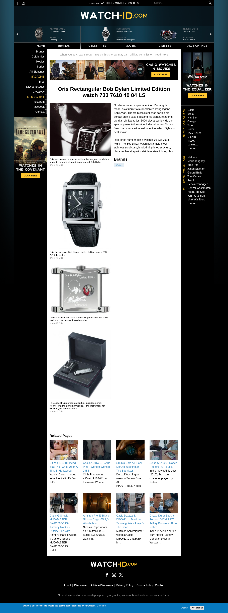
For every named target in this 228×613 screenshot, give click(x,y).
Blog (42, 81)
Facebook (39, 106)
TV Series (164, 45)
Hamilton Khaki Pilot (124, 31)
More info (101, 605)
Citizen (191, 136)
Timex (191, 125)
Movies (131, 45)
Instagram (39, 101)
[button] (80, 154)
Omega (191, 121)
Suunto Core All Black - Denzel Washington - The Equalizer (130, 467)
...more (191, 148)
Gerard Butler (195, 172)
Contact (40, 111)
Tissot (190, 140)
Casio (190, 109)
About (67, 585)
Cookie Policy (145, 585)
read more (161, 54)
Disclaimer (80, 585)
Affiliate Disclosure (102, 585)
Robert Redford (189, 40)
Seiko (190, 113)
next (211, 34)
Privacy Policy (124, 585)
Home (41, 45)
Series (41, 66)
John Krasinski (196, 195)
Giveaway (39, 91)
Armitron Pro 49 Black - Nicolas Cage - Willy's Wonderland (96, 519)
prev (17, 34)
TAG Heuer (194, 133)
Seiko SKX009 (189, 31)
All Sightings (37, 71)
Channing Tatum (56, 40)
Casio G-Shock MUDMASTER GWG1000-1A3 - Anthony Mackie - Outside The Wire (60, 523)
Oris (119, 165)
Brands (64, 45)
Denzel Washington (199, 188)
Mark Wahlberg (196, 199)
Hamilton (192, 117)
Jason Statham (196, 168)
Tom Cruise (194, 176)
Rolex (190, 129)
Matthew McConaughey (126, 40)
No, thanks (197, 607)
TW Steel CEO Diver (57, 31)
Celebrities (97, 45)
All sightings (197, 45)
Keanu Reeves (196, 191)
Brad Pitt (192, 164)
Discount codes (35, 86)
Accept (184, 607)
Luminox (192, 144)
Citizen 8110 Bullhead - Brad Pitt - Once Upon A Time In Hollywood (64, 467)
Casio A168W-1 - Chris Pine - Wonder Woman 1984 (96, 467)
